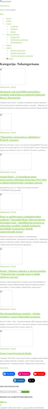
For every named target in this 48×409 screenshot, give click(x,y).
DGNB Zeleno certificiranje (19, 40)
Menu (2, 14)
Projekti (8, 21)
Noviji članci (4, 368)
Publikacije (14, 29)
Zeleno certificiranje (12, 34)
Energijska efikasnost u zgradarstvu (22, 56)
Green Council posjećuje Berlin (15, 353)
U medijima (14, 26)
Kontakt (8, 45)
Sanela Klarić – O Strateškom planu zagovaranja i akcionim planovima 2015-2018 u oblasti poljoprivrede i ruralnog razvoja (23, 179)
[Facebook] (0, 402)
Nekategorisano (5, 87)
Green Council (4, 5)
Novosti (8, 18)
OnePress (26, 408)
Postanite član (15, 37)
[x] (3, 402)
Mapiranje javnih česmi (18, 50)
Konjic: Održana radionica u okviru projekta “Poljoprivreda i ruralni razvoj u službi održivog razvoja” (23, 274)
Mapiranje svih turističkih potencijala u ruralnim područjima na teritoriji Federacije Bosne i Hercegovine (22, 94)
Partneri (13, 32)
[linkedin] (4, 402)
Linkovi (8, 48)
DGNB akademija (16, 42)
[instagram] (6, 402)
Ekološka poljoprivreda (18, 53)
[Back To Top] (0, 405)
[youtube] (2, 402)
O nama (8, 24)
